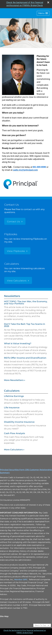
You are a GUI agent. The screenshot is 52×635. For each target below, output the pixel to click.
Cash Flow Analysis (14, 433)
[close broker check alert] (48, 2)
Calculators (11, 390)
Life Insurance (11, 407)
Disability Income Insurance (19, 422)
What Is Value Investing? (17, 343)
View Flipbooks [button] (16, 251)
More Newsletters (14, 380)
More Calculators (14, 449)
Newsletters (12, 296)
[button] (43, 13)
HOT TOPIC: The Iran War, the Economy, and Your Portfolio (25, 302)
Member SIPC (20, 579)
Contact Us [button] (13, 221)
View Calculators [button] (17, 280)
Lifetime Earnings (14, 396)
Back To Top (41, 625)
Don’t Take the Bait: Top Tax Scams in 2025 (24, 325)
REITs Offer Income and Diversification (25, 358)
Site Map (4, 616)
